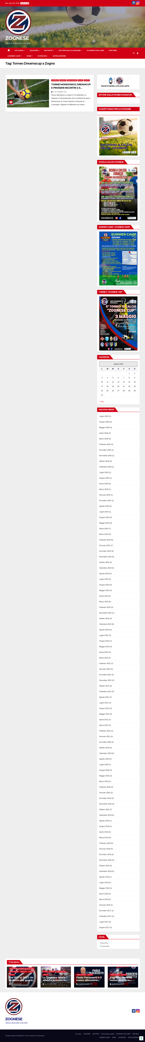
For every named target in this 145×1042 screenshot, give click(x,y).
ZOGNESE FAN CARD (95, 50)
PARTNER (113, 50)
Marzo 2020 (103, 781)
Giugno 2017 (104, 927)
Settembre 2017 (105, 916)
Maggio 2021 (104, 714)
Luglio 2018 (103, 882)
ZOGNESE (17, 38)
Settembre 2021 (105, 691)
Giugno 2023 (104, 585)
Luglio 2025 (103, 472)
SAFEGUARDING (59, 56)
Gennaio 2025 (104, 495)
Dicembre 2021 (105, 675)
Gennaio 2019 (104, 849)
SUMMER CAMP (14, 56)
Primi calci (23, 971)
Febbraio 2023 (105, 607)
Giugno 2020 (104, 770)
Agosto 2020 (104, 759)
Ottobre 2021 (104, 686)
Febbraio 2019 (105, 843)
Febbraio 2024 (105, 540)
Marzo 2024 (103, 534)
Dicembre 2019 (105, 798)
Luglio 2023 (103, 579)
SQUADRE (34, 50)
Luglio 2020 (103, 764)
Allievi (45, 971)
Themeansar (40, 1035)
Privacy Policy (104, 943)
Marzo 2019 (103, 837)
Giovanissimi (13, 968)
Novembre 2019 (105, 804)
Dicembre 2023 (105, 551)
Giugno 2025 (104, 478)
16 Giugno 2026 (50, 984)
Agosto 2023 (104, 573)
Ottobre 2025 (104, 461)
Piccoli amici (30, 968)
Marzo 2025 (103, 489)
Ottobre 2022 (104, 618)
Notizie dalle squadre (70, 50)
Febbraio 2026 (105, 444)
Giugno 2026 (104, 422)
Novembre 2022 (105, 613)
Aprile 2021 (103, 720)
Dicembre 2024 (105, 500)
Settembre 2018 (105, 871)
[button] (134, 53)
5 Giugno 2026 (83, 984)
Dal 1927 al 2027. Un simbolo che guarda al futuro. (21, 980)
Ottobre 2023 (104, 562)
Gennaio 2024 (104, 545)
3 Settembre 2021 (60, 92)
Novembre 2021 (105, 680)
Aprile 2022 (103, 652)
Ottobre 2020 (104, 748)
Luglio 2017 (103, 922)
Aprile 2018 (103, 894)
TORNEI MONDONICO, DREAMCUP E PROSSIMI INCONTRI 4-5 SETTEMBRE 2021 (70, 88)
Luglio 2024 (103, 512)
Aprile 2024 (103, 529)
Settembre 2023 (105, 568)
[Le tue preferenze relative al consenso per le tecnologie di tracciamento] (141, 1038)
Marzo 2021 (103, 725)
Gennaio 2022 (104, 669)
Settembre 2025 (105, 467)
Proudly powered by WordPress (15, 1035)
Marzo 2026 (103, 439)
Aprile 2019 (103, 832)
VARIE (29, 56)
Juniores (63, 80)
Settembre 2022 (105, 624)
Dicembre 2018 (105, 854)
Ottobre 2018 (104, 866)
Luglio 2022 (103, 635)
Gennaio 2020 (104, 793)
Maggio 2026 (104, 427)
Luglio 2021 (103, 703)
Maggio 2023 (104, 590)
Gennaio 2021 (104, 736)
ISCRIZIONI (42, 56)
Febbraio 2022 (105, 663)
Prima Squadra (72, 80)
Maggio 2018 (104, 888)
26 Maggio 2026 (118, 984)
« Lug (101, 401)
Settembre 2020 (105, 753)
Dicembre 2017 (105, 911)
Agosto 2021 (104, 697)
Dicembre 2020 (105, 742)
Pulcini (80, 80)
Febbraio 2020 (105, 787)
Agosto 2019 (104, 821)
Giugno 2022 (104, 641)
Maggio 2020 (104, 776)
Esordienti (55, 80)
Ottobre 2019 (104, 809)
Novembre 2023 (105, 557)
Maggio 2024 (104, 523)
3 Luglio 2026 (16, 984)
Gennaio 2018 (104, 905)
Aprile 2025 (103, 484)
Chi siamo (19, 50)
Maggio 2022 (104, 647)
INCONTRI (48, 50)
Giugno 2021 (104, 708)
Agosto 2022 (104, 630)
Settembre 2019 (105, 815)
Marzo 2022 (103, 658)
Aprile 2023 (103, 596)
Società (86, 80)
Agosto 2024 (104, 506)
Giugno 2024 (104, 517)
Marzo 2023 (103, 602)
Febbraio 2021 (105, 731)
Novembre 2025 (105, 456)
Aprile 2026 (103, 433)
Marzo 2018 (103, 899)
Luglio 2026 (103, 416)
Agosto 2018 (104, 877)
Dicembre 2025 (105, 450)
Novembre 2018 (105, 860)
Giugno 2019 (104, 826)
